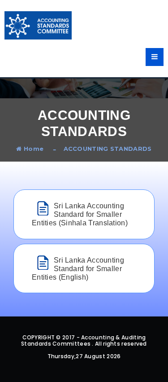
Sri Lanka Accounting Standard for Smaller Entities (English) (78, 268)
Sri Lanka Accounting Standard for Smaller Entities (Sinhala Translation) (80, 214)
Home (32, 148)
